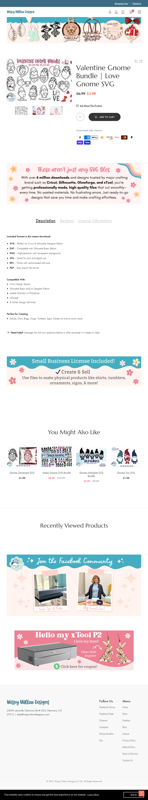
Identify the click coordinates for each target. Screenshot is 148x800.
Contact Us (127, 760)
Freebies (126, 720)
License (125, 733)
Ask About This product (91, 105)
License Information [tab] (95, 220)
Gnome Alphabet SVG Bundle (91, 474)
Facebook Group (107, 706)
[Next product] (140, 60)
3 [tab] (42, 94)
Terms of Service (130, 753)
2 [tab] (39, 94)
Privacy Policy (129, 740)
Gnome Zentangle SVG (22, 472)
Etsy (101, 740)
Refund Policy (128, 746)
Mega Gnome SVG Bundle (56, 472)
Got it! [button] (134, 795)
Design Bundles (106, 733)
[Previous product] (136, 60)
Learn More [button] (93, 794)
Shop (124, 713)
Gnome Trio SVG (126, 472)
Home (125, 706)
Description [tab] (46, 220)
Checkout (136, 3)
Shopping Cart (121, 3)
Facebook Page (106, 713)
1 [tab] (35, 94)
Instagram (103, 726)
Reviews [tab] (67, 220)
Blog (124, 726)
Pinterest (103, 720)
